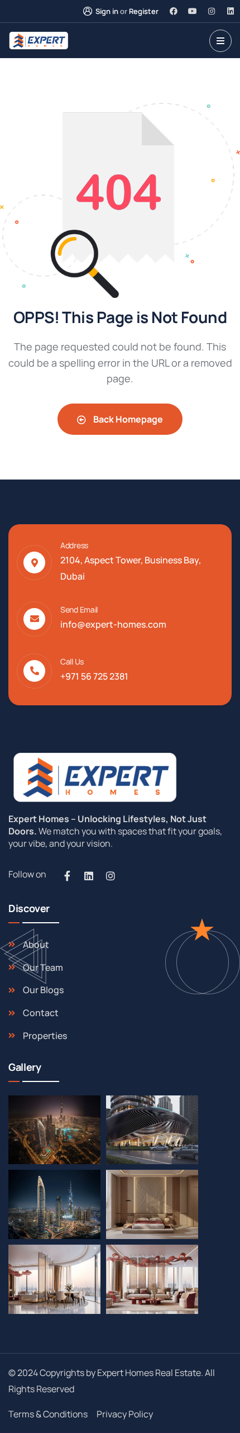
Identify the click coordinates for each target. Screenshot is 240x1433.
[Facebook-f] (66, 875)
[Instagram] (211, 11)
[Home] (93, 777)
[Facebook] (173, 11)
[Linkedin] (230, 11)
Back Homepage (127, 419)
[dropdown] (220, 41)
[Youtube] (192, 11)
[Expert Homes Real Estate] (38, 40)
